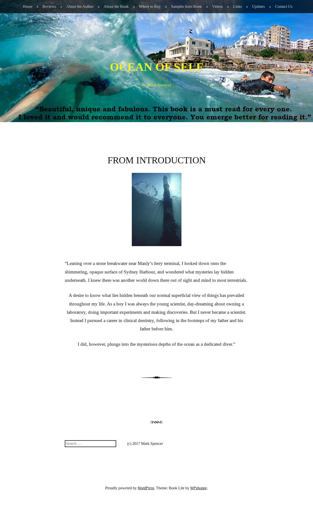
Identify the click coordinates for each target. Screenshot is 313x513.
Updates (258, 6)
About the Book (116, 6)
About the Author (79, 6)
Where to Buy (150, 6)
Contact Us (283, 6)
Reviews (49, 6)
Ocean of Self (156, 67)
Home (27, 6)
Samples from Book (186, 6)
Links (237, 6)
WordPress (146, 488)
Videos (217, 6)
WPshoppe (198, 488)
